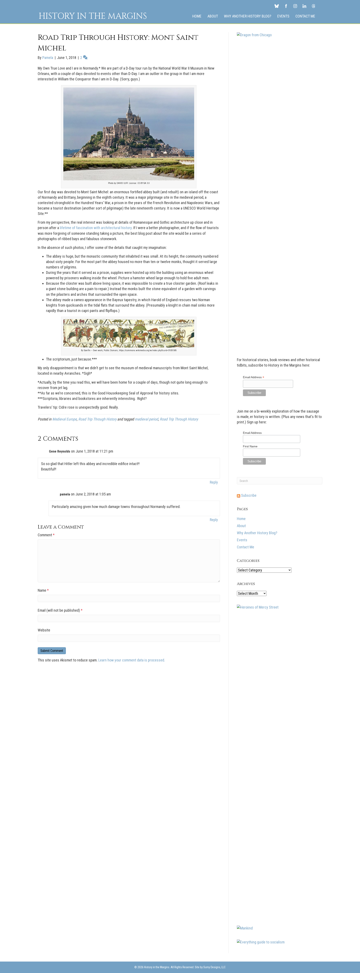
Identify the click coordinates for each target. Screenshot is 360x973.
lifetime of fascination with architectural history (96, 228)
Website (44, 630)
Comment (46, 535)
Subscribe (248, 495)
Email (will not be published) (60, 610)
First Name (250, 446)
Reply (214, 482)
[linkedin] (304, 6)
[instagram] (295, 6)
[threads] (313, 6)
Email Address (253, 377)
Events (283, 16)
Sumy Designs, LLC (214, 967)
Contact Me (305, 16)
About (213, 16)
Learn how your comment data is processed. (131, 660)
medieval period (146, 419)
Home (196, 16)
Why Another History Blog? (247, 16)
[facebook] (286, 6)
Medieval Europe (64, 419)
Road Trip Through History (97, 419)
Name (43, 590)
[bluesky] (276, 6)
